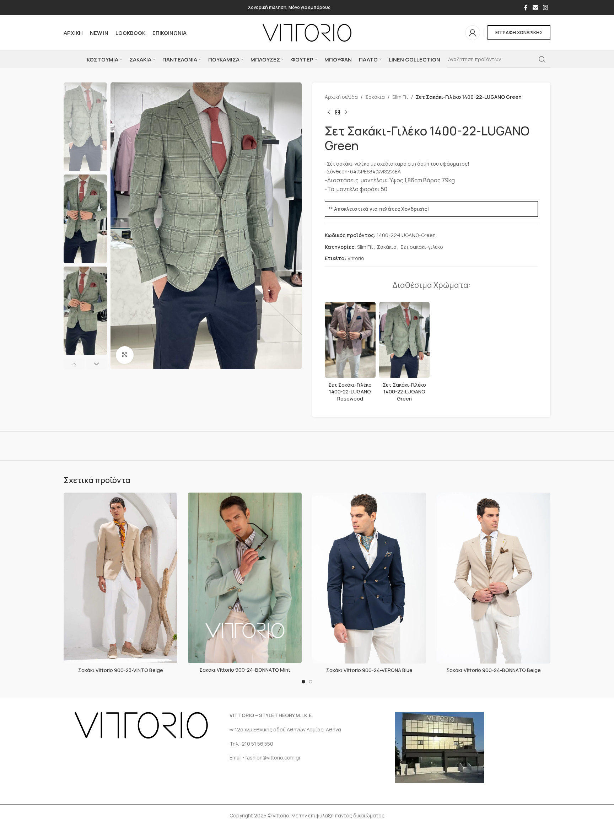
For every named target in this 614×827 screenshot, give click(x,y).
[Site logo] (307, 32)
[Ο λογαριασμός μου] (473, 33)
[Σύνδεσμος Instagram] (545, 7)
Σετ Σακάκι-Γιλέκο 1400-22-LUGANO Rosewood (350, 391)
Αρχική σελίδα (341, 96)
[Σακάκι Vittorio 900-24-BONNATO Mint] (245, 578)
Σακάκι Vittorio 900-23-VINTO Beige (120, 670)
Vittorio (356, 258)
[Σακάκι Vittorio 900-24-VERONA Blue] (369, 578)
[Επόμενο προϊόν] (346, 112)
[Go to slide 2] (310, 681)
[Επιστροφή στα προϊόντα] (337, 112)
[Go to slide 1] (303, 681)
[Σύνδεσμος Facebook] (526, 7)
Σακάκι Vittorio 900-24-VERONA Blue (369, 670)
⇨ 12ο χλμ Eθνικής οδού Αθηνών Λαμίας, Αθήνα (285, 729)
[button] (74, 364)
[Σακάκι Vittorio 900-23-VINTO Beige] (120, 578)
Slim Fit (400, 96)
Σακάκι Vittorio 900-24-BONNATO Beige (493, 670)
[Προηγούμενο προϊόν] (329, 112)
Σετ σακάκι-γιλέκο (421, 246)
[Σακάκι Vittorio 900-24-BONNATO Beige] (493, 578)
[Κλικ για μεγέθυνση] (125, 355)
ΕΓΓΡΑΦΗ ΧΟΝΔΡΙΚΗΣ (519, 32)
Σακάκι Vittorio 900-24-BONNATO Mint (244, 669)
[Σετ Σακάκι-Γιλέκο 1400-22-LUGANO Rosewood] (350, 340)
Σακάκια (375, 96)
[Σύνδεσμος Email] (535, 7)
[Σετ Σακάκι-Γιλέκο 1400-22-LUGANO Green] (404, 340)
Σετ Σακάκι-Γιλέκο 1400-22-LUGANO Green (404, 391)
